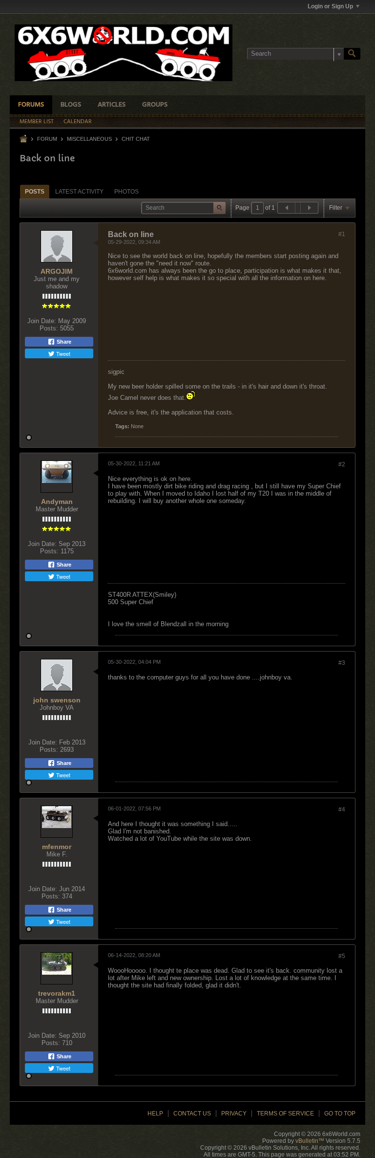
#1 (341, 234)
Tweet (62, 353)
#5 (341, 956)
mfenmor (56, 847)
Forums (31, 104)
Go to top (339, 1113)
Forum (47, 139)
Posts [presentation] (34, 191)
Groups (154, 104)
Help (155, 1113)
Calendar (77, 122)
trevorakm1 (56, 993)
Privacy (234, 1113)
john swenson (57, 700)
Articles (111, 104)
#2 (341, 464)
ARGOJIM (57, 271)
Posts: (49, 328)
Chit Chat (136, 139)
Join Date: (41, 321)
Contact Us (192, 1113)
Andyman (57, 501)
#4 (341, 809)
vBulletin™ (309, 1140)
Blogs (71, 104)
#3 (341, 662)
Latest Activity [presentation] (79, 191)
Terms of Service (285, 1113)
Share (63, 342)
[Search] (352, 54)
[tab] (35, 191)
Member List (37, 122)
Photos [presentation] (126, 191)
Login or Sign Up (330, 6)
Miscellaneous (89, 139)
